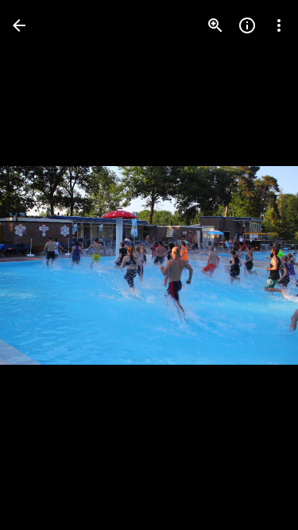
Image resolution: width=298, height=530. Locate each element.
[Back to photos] (19, 25)
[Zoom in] (215, 25)
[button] (44, 265)
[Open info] (247, 25)
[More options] (279, 25)
